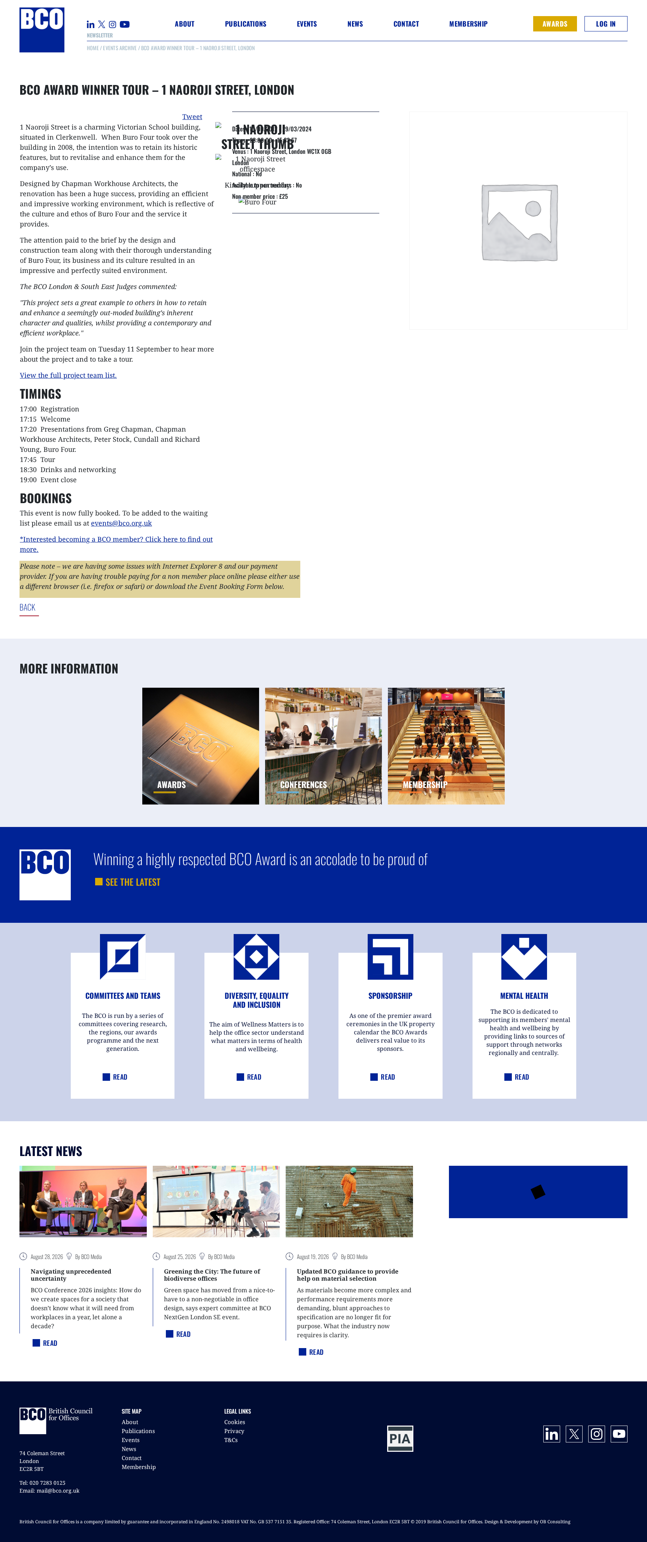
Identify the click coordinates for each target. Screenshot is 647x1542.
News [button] (355, 23)
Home (93, 48)
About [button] (184, 23)
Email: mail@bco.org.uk (49, 1490)
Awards (555, 23)
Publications (138, 1431)
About (130, 1422)
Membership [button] (468, 23)
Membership (139, 1466)
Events (131, 1440)
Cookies (234, 1422)
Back (58, 607)
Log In (606, 23)
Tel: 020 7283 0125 (42, 1482)
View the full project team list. (68, 375)
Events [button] (307, 23)
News (129, 1449)
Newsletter (100, 35)
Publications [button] (245, 23)
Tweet (192, 116)
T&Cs (231, 1440)
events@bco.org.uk (121, 522)
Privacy (234, 1431)
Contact (406, 23)
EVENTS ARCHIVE (120, 48)
